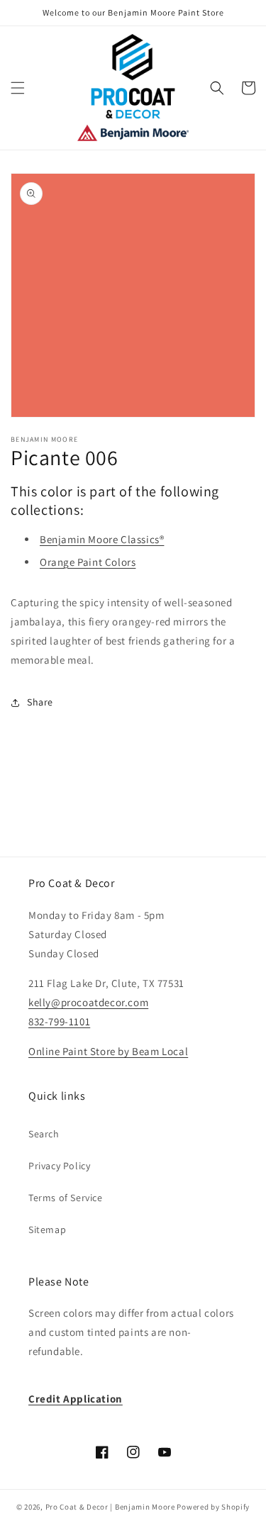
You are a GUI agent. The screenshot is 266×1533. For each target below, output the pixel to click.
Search (44, 1133)
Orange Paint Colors (87, 562)
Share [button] (40, 702)
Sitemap (47, 1229)
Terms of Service (65, 1197)
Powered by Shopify (213, 1507)
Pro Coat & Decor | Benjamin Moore (110, 1507)
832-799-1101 (59, 1021)
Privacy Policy (59, 1165)
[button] (17, 88)
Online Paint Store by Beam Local (108, 1051)
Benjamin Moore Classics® (102, 539)
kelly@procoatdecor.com (88, 1002)
